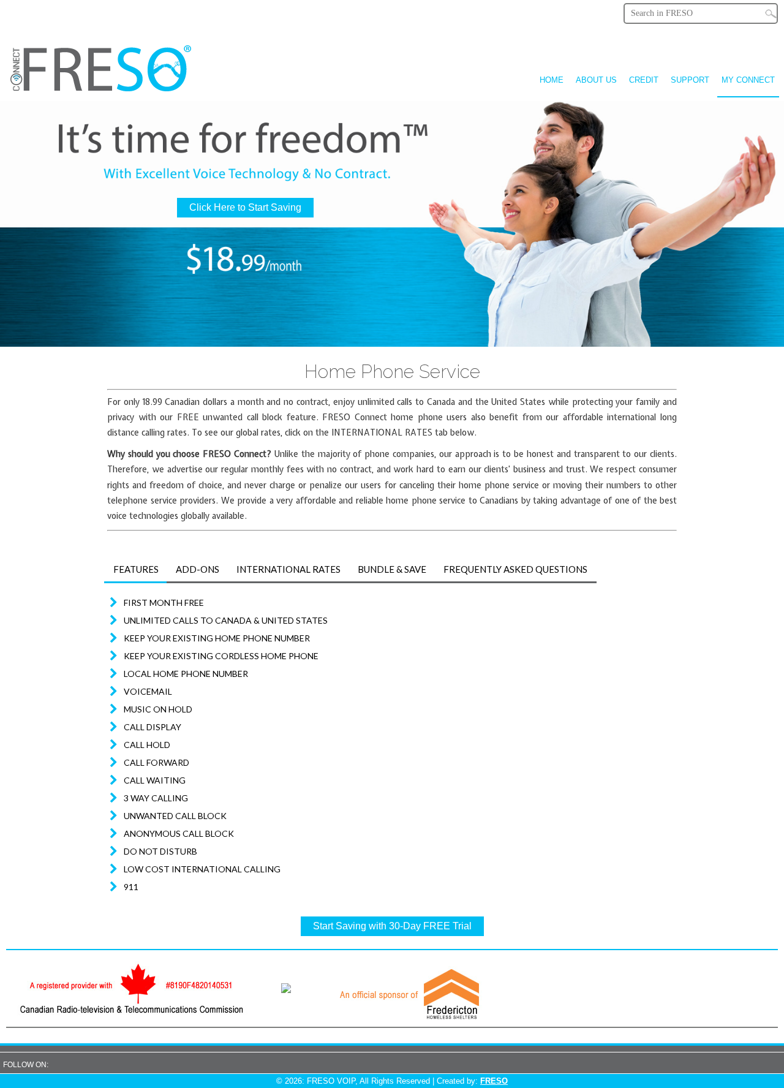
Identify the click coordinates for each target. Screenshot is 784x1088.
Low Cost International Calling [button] (202, 869)
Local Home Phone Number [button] (186, 673)
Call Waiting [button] (155, 780)
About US (596, 80)
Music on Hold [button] (158, 709)
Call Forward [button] (156, 762)
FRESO (494, 1081)
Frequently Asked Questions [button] (515, 569)
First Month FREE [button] (164, 602)
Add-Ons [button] (197, 569)
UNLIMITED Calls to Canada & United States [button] (226, 620)
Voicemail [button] (148, 691)
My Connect (748, 80)
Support (690, 80)
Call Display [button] (152, 727)
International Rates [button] (288, 569)
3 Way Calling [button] (156, 798)
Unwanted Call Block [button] (175, 815)
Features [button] (136, 569)
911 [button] (131, 887)
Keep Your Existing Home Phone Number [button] (217, 638)
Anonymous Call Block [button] (179, 833)
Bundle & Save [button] (392, 569)
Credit (643, 80)
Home (552, 80)
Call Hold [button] (147, 744)
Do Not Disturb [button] (160, 851)
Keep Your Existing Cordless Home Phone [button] (221, 656)
